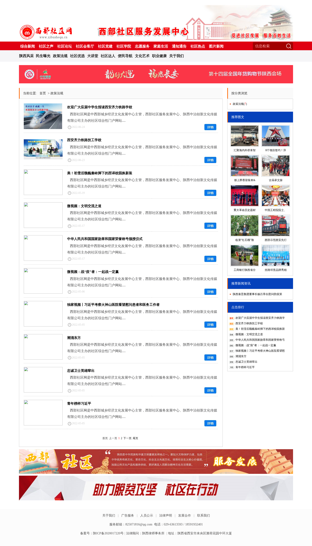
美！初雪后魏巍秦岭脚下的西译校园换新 (260, 328)
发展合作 (184, 515)
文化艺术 (142, 56)
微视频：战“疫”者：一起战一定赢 (93, 272)
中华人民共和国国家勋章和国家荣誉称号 (260, 339)
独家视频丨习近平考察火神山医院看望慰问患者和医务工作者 (113, 304)
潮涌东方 (74, 338)
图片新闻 (216, 46)
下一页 (127, 438)
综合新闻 (27, 46)
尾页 (135, 438)
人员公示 (146, 515)
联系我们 (203, 515)
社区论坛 (64, 46)
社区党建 (105, 46)
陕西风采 (26, 56)
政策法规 (60, 56)
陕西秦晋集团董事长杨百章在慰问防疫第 (257, 294)
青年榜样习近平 (79, 403)
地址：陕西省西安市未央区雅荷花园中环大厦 (200, 533)
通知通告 (179, 46)
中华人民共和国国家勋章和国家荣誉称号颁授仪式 (105, 239)
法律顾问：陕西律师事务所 (145, 533)
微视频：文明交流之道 (84, 206)
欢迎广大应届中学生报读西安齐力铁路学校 (99, 107)
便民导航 (125, 56)
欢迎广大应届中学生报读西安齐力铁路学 (260, 317)
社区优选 (77, 56)
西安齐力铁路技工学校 (84, 140)
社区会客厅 (85, 46)
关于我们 (176, 56)
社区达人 (108, 56)
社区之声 (46, 46)
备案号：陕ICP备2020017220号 (102, 533)
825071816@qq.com (138, 524)
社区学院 (123, 46)
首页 (43, 93)
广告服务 (127, 515)
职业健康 (159, 56)
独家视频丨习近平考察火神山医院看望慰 (260, 350)
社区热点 (197, 46)
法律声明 (165, 515)
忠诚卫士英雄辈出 (81, 370)
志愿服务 (142, 46)
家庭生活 (160, 46)
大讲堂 (92, 56)
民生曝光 (43, 56)
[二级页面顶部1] (156, 83)
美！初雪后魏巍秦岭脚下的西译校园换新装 (99, 173)
